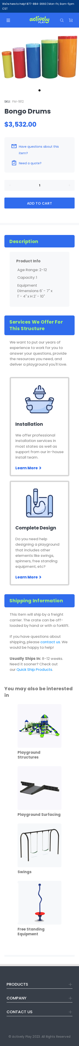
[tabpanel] (39, 57)
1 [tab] (39, 90)
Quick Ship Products (34, 669)
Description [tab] (23, 241)
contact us (50, 642)
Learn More (26, 468)
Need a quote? (30, 163)
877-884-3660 (37, 4)
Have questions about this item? (39, 149)
